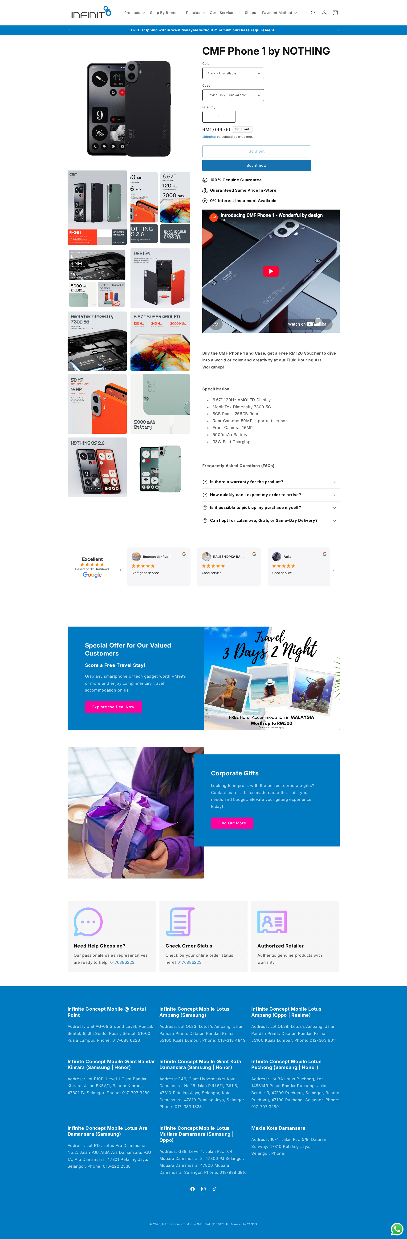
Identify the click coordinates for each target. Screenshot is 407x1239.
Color (206, 63)
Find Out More (232, 823)
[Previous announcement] (69, 30)
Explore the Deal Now (113, 707)
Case (206, 85)
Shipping (209, 136)
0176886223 (122, 962)
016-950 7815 (300, 1153)
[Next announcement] (338, 30)
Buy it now (257, 165)
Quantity (209, 107)
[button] (134, 13)
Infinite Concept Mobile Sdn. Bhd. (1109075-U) (195, 1224)
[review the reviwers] (173, 555)
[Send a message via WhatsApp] (397, 1229)
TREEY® (252, 1224)
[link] (88, 922)
